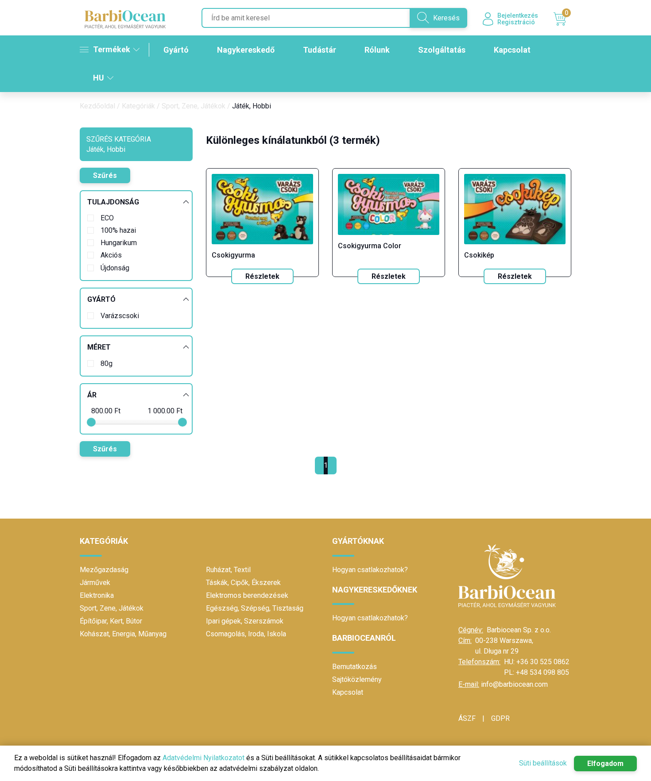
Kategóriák (138, 106)
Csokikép (479, 255)
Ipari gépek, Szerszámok (244, 621)
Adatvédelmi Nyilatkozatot (203, 758)
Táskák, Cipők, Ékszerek (243, 582)
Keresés (446, 18)
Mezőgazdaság (104, 570)
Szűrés (105, 175)
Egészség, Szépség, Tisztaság (254, 608)
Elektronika (97, 595)
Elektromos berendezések (247, 595)
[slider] (91, 422)
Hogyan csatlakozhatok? (370, 570)
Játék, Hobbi (251, 106)
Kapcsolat (512, 49)
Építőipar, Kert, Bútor (111, 621)
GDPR (500, 718)
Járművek (95, 582)
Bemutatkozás (354, 666)
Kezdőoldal (97, 106)
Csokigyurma (233, 255)
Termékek (111, 49)
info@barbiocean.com (514, 684)
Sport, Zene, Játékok (193, 106)
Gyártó (176, 49)
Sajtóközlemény (357, 679)
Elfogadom (605, 763)
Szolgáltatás (441, 49)
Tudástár (319, 49)
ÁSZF (467, 718)
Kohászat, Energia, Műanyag (123, 634)
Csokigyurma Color (369, 246)
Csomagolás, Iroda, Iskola (246, 634)
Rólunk (377, 49)
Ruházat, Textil (228, 570)
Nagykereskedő (246, 49)
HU (98, 77)
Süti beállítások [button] (543, 763)
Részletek (262, 276)
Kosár (566, 14)
